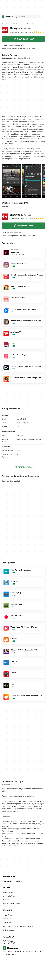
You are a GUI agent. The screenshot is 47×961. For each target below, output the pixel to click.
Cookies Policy (7, 923)
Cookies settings (8, 930)
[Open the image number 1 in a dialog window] (31, 181)
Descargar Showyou (9, 481)
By (14, 32)
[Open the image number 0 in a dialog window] (11, 181)
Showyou (20, 28)
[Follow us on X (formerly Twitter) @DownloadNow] (8, 942)
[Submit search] (15, 16)
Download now (25, 39)
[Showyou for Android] (5, 30)
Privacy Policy (7, 915)
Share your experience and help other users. (19, 48)
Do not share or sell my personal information (18, 926)
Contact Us (6, 900)
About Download (8, 892)
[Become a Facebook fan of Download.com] (4, 942)
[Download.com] (7, 16)
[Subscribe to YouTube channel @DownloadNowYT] (13, 942)
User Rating (29, 32)
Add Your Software (9, 896)
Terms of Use (7, 919)
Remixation (7, 784)
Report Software (25, 467)
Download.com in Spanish (11, 904)
